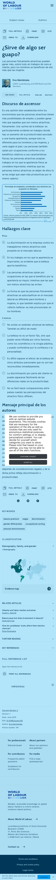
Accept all (28, 462)
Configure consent (28, 456)
